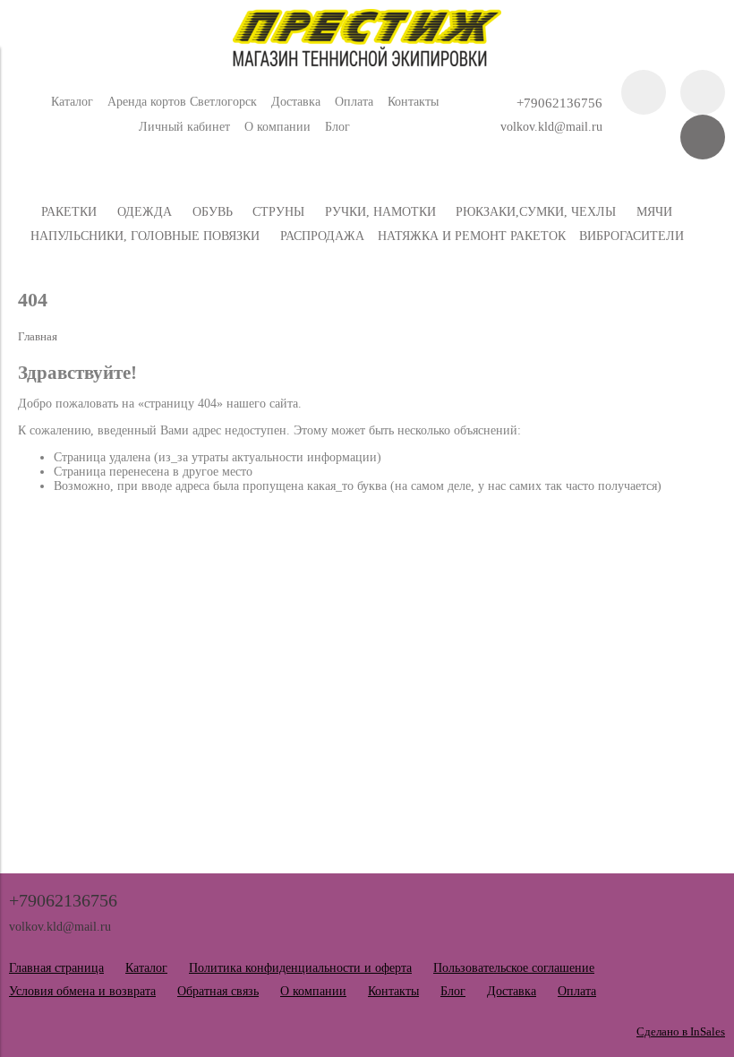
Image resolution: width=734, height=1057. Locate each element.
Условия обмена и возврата (82, 991)
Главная (37, 337)
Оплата (354, 101)
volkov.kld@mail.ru (551, 126)
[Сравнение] (702, 92)
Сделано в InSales (680, 1032)
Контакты (413, 101)
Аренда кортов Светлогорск (182, 101)
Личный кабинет (184, 126)
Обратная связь (218, 991)
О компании (277, 126)
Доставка (295, 101)
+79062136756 (559, 102)
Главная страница (56, 968)
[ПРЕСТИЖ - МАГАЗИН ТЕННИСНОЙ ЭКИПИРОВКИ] (367, 62)
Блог (337, 126)
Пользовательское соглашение (513, 968)
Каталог (72, 101)
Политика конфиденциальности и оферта (300, 968)
